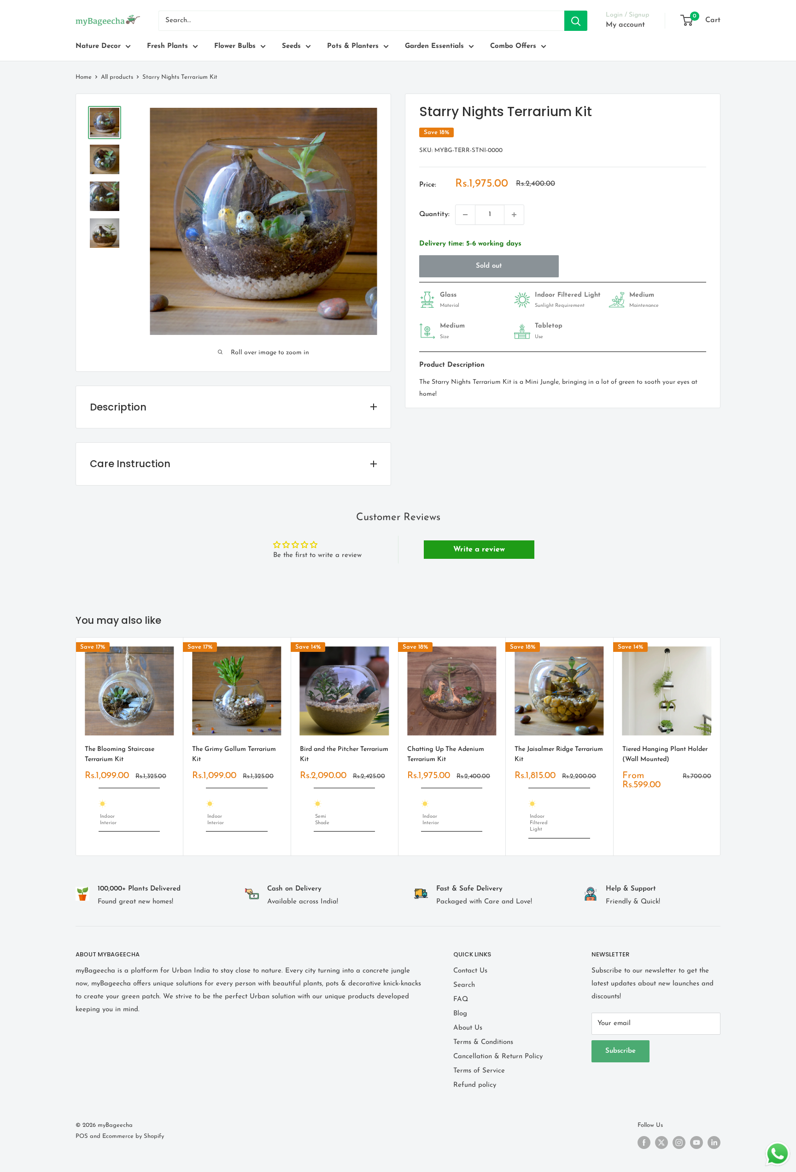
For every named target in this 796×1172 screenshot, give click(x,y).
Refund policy (474, 1085)
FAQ (460, 999)
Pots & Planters (353, 46)
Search (464, 985)
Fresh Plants (167, 46)
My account (625, 25)
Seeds (291, 46)
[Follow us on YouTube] (696, 1142)
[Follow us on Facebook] (644, 1142)
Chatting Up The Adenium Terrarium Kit (445, 754)
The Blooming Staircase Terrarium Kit (119, 754)
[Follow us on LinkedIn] (714, 1142)
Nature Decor (98, 46)
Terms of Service (479, 1070)
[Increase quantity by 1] (514, 214)
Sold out (489, 266)
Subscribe (620, 1051)
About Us (467, 1028)
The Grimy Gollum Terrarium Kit (234, 754)
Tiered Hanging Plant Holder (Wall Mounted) (665, 754)
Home (84, 77)
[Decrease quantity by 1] (465, 214)
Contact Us (470, 970)
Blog (460, 1013)
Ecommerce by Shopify (133, 1136)
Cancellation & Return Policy (498, 1056)
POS (82, 1136)
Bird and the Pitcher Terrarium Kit (344, 754)
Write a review (479, 549)
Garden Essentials (434, 46)
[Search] (575, 21)
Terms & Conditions (483, 1042)
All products (117, 77)
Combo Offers (513, 46)
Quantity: (434, 214)
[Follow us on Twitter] (661, 1142)
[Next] (721, 746)
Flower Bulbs (235, 46)
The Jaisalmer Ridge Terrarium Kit (559, 754)
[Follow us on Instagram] (679, 1142)
